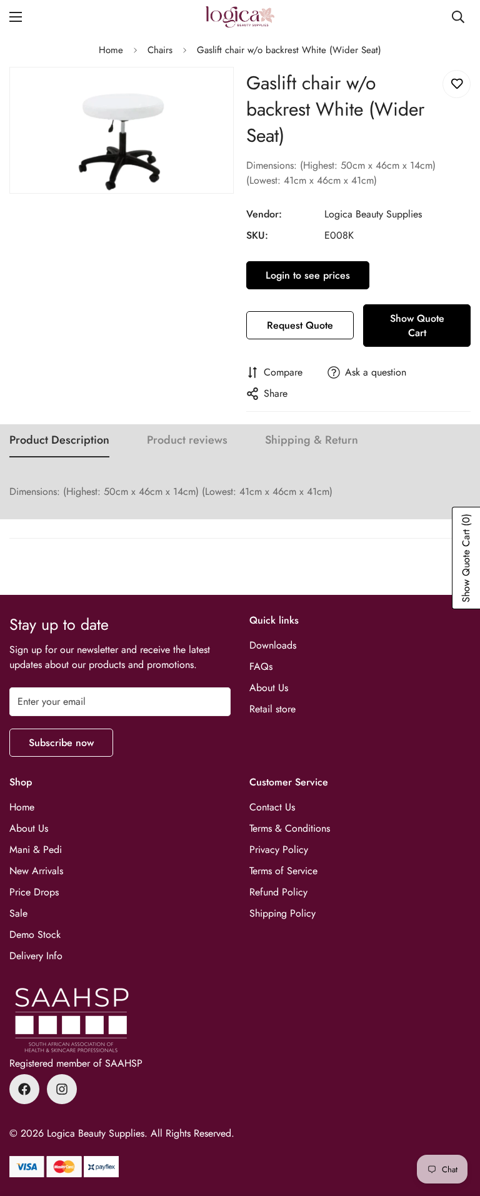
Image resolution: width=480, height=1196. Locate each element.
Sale (18, 913)
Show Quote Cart (417, 325)
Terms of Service (283, 871)
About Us (268, 687)
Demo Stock (35, 934)
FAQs (260, 666)
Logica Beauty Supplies (373, 214)
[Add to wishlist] (456, 84)
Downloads (272, 645)
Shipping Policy (282, 913)
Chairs (160, 50)
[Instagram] (62, 1089)
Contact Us (272, 807)
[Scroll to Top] (455, 1128)
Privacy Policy (278, 849)
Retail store (272, 709)
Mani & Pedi (35, 849)
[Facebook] (24, 1089)
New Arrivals (36, 871)
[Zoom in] (213, 93)
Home (111, 50)
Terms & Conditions (289, 828)
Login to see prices (308, 275)
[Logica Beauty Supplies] (240, 17)
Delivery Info (35, 956)
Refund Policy (278, 892)
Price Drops (34, 892)
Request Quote (300, 325)
